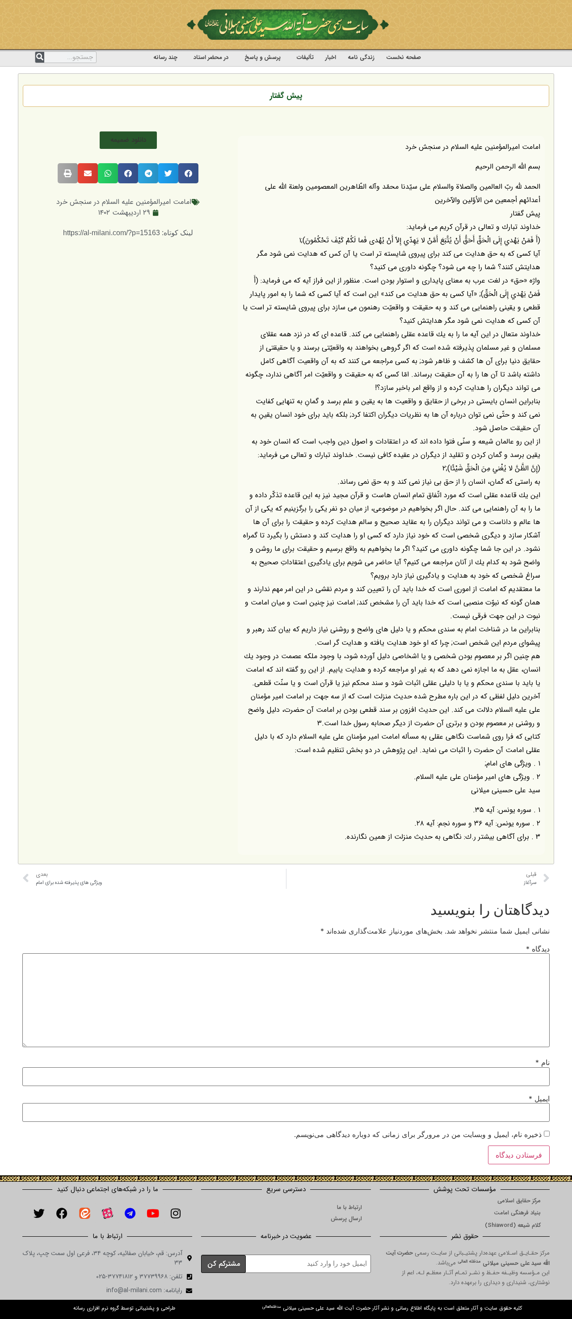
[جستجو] (39, 57)
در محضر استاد (210, 57)
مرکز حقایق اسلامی (519, 1200)
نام (542, 1062)
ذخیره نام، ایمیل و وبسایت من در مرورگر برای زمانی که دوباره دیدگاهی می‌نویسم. (418, 1134)
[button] (128, 140)
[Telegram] (130, 1213)
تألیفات (305, 57)
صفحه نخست (403, 57)
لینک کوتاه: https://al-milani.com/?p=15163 (128, 233)
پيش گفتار (286, 96)
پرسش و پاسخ (262, 57)
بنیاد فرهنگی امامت (517, 1213)
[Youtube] (153, 1213)
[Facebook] (61, 1213)
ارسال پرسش (346, 1218)
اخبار (330, 57)
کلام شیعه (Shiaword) (513, 1225)
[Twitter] (39, 1213)
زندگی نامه (361, 57)
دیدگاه (538, 948)
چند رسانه (165, 57)
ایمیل (539, 1098)
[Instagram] (175, 1213)
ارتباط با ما (349, 1207)
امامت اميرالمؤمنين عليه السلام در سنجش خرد (123, 201)
